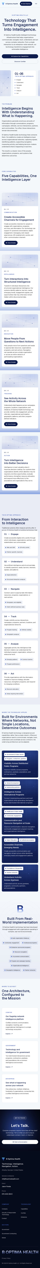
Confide (23, 1213)
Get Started (27, 4)
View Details (12, 243)
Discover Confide (20, 61)
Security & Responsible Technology (9, 1213)
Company (5, 1209)
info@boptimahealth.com (10, 1179)
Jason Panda (6, 1186)
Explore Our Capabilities (20, 56)
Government (5, 1229)
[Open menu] (36, 4)
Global (4, 1238)
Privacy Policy (6, 1258)
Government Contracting (9, 1233)
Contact (4, 1218)
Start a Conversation (20, 1142)
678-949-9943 (7, 1194)
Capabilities (24, 1209)
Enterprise (24, 1217)
